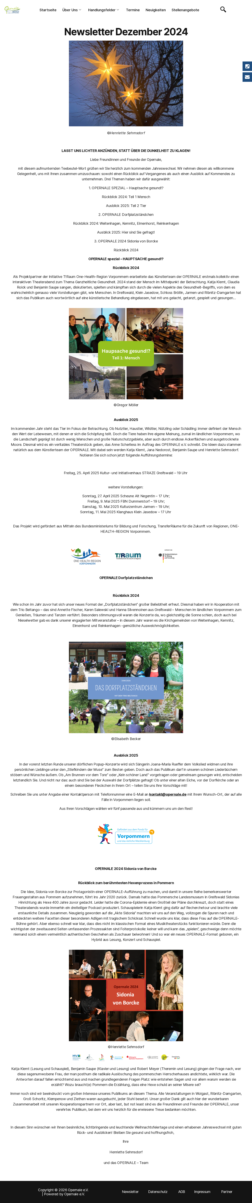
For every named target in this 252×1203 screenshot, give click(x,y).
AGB (181, 1192)
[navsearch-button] (222, 10)
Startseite (48, 10)
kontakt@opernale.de (167, 794)
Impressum (202, 1192)
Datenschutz (158, 1192)
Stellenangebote (185, 10)
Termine (133, 10)
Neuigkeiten (156, 10)
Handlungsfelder (102, 10)
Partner (226, 1192)
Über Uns (70, 10)
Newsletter (130, 1192)
